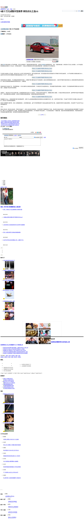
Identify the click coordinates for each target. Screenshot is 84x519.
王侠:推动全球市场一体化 (22, 351)
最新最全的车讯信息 (8, 367)
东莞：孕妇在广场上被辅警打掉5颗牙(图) (12, 209)
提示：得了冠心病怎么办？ (44, 329)
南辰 (7, 355)
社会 (13, 496)
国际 (9, 496)
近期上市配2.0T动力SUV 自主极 (11, 439)
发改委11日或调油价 (8, 353)
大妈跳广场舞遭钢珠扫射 (9, 270)
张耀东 (2, 357)
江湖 (14, 506)
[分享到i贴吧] (40, 132)
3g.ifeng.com (6, 128)
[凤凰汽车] (55, 62)
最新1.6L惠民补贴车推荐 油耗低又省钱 (10, 122)
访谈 (14, 512)
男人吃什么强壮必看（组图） (32, 336)
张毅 (12, 357)
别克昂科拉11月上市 (5, 344)
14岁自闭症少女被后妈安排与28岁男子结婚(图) (14, 224)
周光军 (15, 357)
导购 (11, 9)
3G (11, 517)
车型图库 (33, 61)
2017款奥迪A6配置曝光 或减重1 (11, 461)
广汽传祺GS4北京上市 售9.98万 (11, 472)
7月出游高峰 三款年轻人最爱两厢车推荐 (10, 120)
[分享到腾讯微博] (37, 132)
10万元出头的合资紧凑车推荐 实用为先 (10, 125)
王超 (19, 355)
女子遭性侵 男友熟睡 (8, 422)
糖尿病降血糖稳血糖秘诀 (31, 329)
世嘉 (32, 59)
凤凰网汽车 (3, 9)
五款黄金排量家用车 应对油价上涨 (60, 342)
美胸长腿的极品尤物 (8, 384)
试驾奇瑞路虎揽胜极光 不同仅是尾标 (12, 466)
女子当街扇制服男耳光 (8, 280)
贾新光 (6, 357)
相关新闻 (38, 61)
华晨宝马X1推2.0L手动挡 (9, 349)
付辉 (16, 355)
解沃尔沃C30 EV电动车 (8, 381)
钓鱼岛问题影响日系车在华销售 (20, 353)
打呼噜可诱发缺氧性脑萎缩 (44, 343)
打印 (7, 21)
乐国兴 (19, 357)
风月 (11, 506)
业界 (9, 512)
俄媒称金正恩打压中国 (8, 393)
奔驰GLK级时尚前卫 (8, 378)
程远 (9, 357)
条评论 (5, 21)
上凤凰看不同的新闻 (26, 366)
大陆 (6, 496)
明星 (9, 506)
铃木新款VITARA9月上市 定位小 (11, 450)
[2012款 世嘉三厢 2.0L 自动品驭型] (42, 68)
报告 (16, 512)
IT (15, 517)
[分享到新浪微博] (35, 132)
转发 (9, 21)
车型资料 (28, 61)
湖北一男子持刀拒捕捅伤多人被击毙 (10, 206)
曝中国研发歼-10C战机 (8, 290)
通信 (9, 517)
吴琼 (10, 355)
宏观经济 (10, 501)
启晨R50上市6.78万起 (21, 350)
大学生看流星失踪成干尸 (9, 260)
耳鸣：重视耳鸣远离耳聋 (31, 343)
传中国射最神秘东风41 (8, 403)
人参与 (2, 21)
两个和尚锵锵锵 (7, 370)
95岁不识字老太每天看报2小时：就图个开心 (13, 240)
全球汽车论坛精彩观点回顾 (9, 351)
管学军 (13, 355)
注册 (45, 137)
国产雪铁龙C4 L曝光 (20, 349)
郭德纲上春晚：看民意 (8, 311)
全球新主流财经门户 (26, 364)
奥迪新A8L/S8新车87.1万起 (9, 350)
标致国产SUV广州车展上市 (16, 344)
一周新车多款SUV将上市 (22, 347)
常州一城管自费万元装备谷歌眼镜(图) (12, 232)
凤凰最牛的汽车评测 (8, 369)
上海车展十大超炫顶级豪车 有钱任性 (12, 477)
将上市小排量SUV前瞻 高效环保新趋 (12, 444)
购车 (8, 9)
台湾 (11, 496)
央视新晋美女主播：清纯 (9, 301)
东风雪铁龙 (28, 59)
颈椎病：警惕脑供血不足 (44, 336)
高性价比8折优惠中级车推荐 (9, 347)
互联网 (13, 517)
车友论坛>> (55, 59)
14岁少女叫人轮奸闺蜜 (8, 413)
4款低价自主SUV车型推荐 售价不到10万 (10, 123)
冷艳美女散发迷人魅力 (8, 387)
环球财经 (15, 501)
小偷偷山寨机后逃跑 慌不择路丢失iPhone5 (13, 217)
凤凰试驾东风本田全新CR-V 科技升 (12, 455)
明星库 (16, 506)
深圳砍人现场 (4, 187)
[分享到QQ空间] (38, 132)
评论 (11, 512)
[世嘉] (42, 57)
